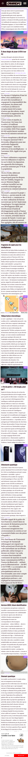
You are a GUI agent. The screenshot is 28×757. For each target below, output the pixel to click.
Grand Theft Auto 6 (6, 59)
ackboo (2, 48)
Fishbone (2, 93)
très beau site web (20, 73)
